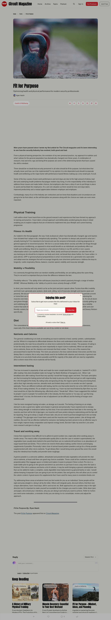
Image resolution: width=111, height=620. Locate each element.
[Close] (81, 295)
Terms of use (67, 314)
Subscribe (70, 310)
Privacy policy (41, 316)
